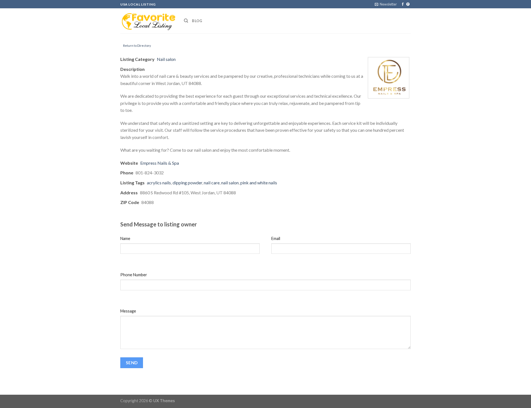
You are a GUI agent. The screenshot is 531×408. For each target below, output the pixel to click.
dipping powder (187, 182)
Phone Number (133, 274)
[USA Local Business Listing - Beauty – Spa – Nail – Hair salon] (148, 21)
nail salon (230, 182)
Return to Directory (137, 45)
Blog (197, 21)
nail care (212, 182)
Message (128, 311)
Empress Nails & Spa (159, 163)
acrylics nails (159, 182)
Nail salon (166, 59)
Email (275, 238)
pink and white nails (258, 182)
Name (125, 238)
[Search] (186, 21)
